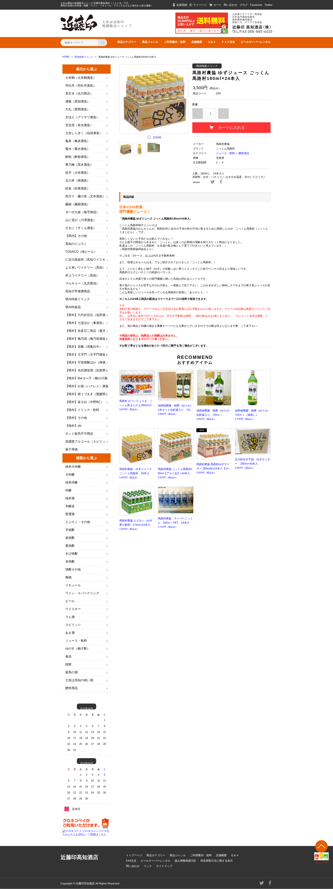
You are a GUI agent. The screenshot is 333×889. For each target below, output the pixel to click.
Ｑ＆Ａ (212, 41)
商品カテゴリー (126, 41)
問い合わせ (230, 4)
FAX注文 (131, 860)
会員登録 (181, 4)
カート (217, 4)
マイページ (200, 4)
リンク (148, 866)
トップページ (134, 855)
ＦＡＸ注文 (228, 41)
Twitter (268, 4)
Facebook (256, 4)
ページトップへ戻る (321, 852)
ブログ (244, 4)
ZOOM (157, 137)
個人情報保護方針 (185, 860)
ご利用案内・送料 (175, 41)
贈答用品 (243, 153)
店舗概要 (196, 41)
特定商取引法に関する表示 (216, 860)
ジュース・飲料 (225, 153)
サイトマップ (164, 866)
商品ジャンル (150, 41)
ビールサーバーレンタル (256, 41)
